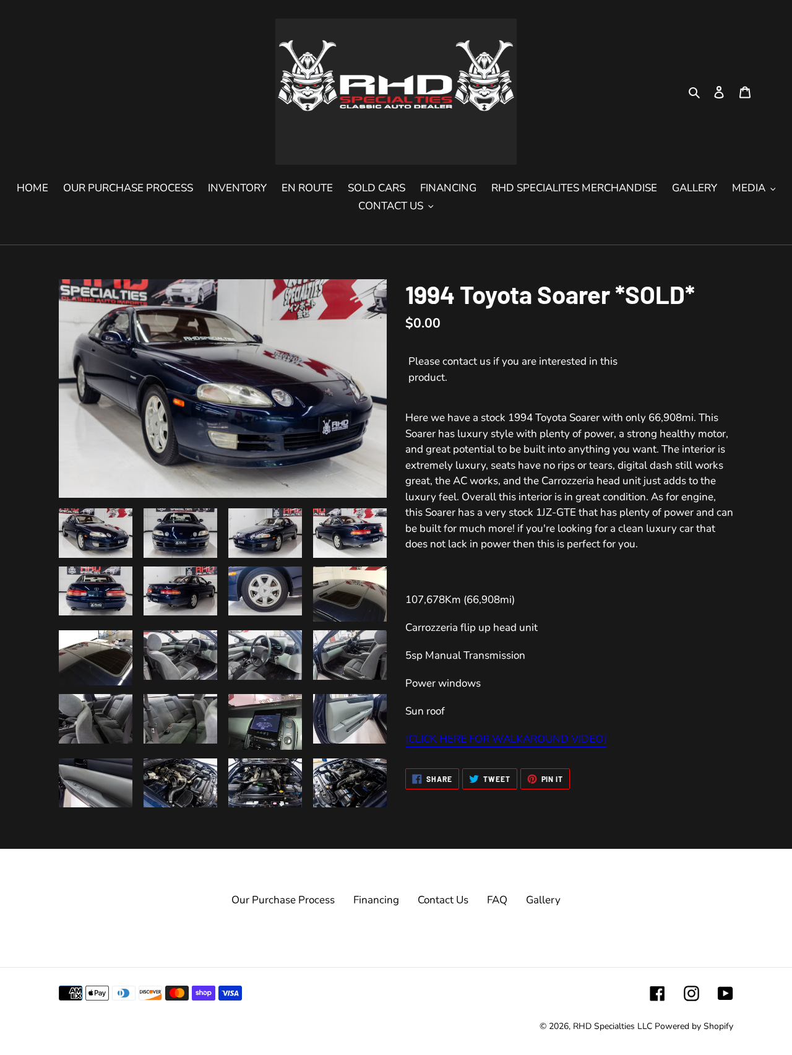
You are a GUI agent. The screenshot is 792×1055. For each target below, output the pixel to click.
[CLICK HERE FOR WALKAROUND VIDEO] (505, 739)
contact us (466, 361)
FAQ (497, 900)
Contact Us (443, 900)
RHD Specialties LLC (612, 1026)
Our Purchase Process (283, 900)
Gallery (543, 900)
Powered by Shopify (694, 1026)
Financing (376, 900)
